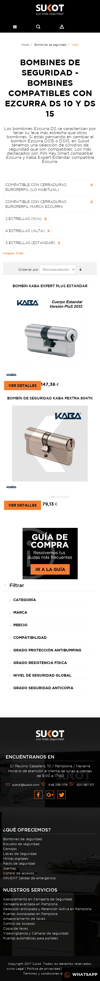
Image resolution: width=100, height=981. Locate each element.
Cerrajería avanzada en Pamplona (30, 904)
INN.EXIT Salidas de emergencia (29, 878)
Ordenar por (28, 270)
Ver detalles (22, 385)
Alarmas (9, 868)
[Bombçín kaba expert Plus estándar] (50, 331)
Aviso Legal (15, 968)
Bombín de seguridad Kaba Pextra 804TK (50, 398)
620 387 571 (85, 785)
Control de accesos (18, 873)
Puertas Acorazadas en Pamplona (30, 914)
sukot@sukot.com (25, 785)
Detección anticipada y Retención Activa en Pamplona (47, 909)
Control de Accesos (19, 924)
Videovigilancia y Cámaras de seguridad (35, 933)
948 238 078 (58, 785)
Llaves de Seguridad (20, 854)
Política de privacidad (43, 968)
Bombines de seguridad (22, 839)
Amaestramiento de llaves (24, 919)
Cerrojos (10, 849)
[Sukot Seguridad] (50, 9)
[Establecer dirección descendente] (80, 269)
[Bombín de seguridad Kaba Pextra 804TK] (50, 444)
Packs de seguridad (19, 863)
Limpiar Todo (13, 253)
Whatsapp (84, 974)
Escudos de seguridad (21, 844)
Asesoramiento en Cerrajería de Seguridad (37, 899)
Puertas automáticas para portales (30, 938)
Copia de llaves (15, 928)
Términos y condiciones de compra (50, 973)
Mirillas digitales (15, 859)
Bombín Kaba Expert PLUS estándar (50, 286)
